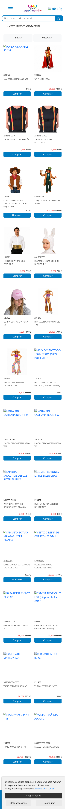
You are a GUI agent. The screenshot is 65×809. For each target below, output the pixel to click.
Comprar (17, 93)
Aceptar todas (33, 795)
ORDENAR (46, 38)
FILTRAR (17, 38)
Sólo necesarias (18, 803)
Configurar (49, 803)
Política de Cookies (44, 788)
